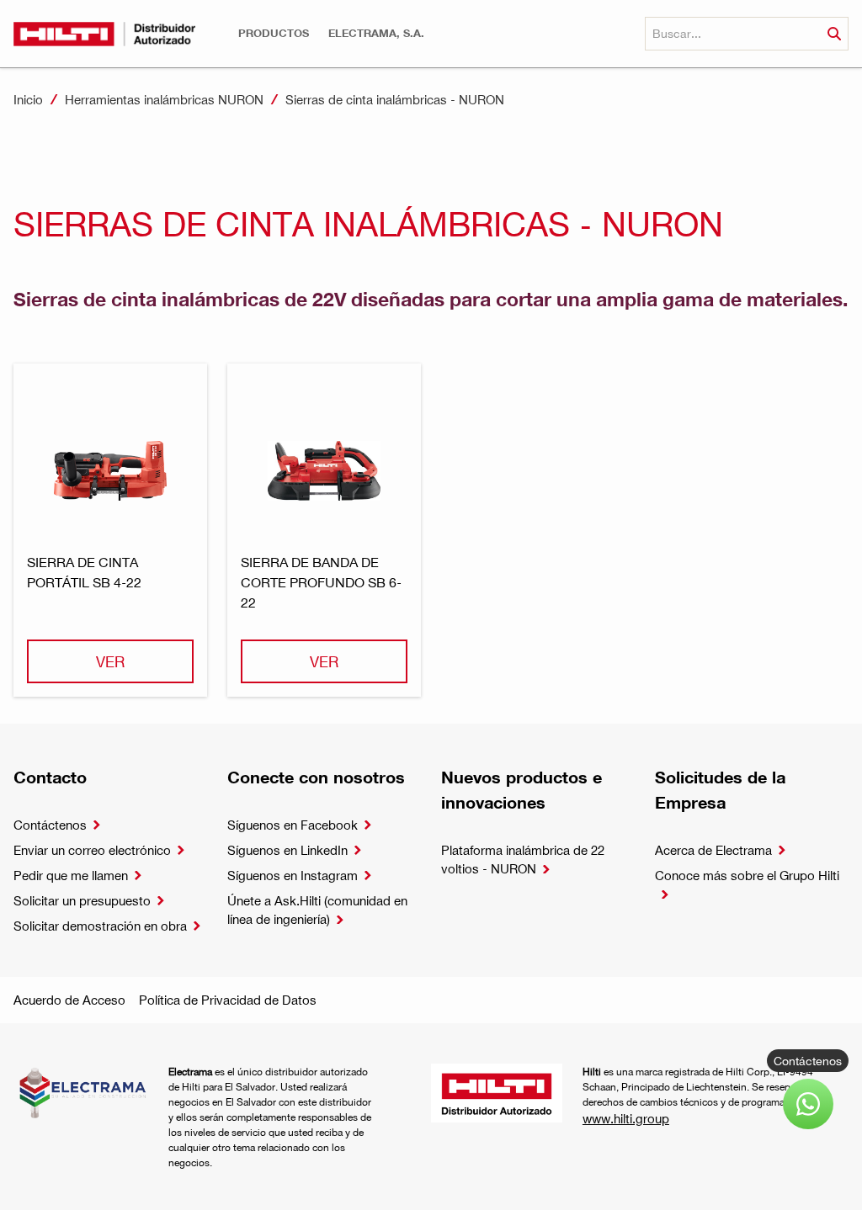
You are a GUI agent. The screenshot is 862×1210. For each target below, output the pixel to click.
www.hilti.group (626, 1118)
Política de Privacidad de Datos (228, 999)
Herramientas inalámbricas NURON (164, 99)
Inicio (28, 99)
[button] (273, 33)
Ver (110, 661)
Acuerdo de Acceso (69, 999)
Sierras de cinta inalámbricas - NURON (394, 99)
